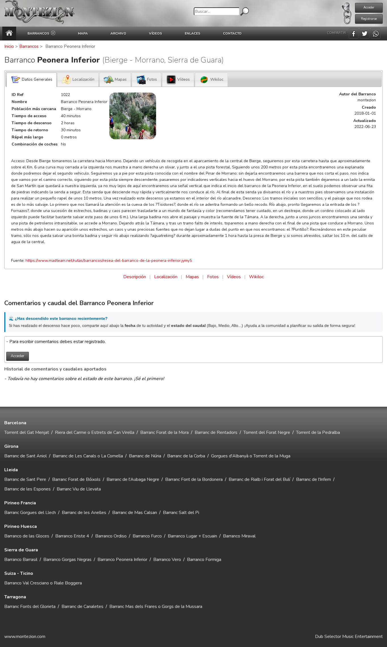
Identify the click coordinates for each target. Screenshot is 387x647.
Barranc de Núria (145, 456)
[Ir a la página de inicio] (9, 33)
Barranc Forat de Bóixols (76, 479)
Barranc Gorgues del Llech (30, 512)
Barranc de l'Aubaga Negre (133, 479)
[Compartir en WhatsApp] (375, 33)
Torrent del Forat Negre (266, 432)
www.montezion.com (24, 636)
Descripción (134, 277)
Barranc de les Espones (27, 489)
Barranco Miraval (239, 536)
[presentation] (31, 80)
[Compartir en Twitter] (364, 33)
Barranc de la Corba (186, 456)
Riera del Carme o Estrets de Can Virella (94, 432)
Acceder (368, 7)
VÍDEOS (155, 33)
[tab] (32, 79)
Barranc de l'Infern (313, 479)
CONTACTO (232, 33)
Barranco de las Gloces (26, 536)
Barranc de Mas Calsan (134, 512)
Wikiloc (256, 277)
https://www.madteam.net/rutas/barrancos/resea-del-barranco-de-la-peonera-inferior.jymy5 (108, 260)
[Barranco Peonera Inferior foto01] (132, 116)
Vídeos (234, 277)
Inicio (9, 46)
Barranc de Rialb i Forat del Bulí (259, 479)
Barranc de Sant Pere (25, 479)
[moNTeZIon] (39, 13)
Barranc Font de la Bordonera (194, 479)
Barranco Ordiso (111, 536)
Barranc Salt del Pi (181, 512)
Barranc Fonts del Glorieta (30, 606)
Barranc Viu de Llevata (79, 489)
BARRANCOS (39, 33)
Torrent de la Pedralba (318, 432)
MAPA (83, 33)
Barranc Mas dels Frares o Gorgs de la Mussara (155, 606)
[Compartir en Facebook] (353, 33)
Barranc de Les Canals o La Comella (88, 456)
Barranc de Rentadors (216, 432)
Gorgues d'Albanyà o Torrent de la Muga (250, 456)
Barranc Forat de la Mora (164, 432)
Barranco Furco (147, 536)
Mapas (192, 277)
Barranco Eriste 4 (72, 536)
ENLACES (192, 33)
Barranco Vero (167, 559)
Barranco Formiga (204, 559)
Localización (165, 277)
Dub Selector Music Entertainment (349, 636)
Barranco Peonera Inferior (122, 559)
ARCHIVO (118, 33)
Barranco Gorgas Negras (67, 559)
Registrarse (369, 19)
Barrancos (29, 46)
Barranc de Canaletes (82, 606)
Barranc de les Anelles (84, 512)
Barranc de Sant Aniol (25, 456)
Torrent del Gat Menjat (26, 432)
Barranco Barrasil (20, 559)
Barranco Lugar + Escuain (192, 536)
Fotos (213, 277)
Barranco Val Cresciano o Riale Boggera (43, 583)
